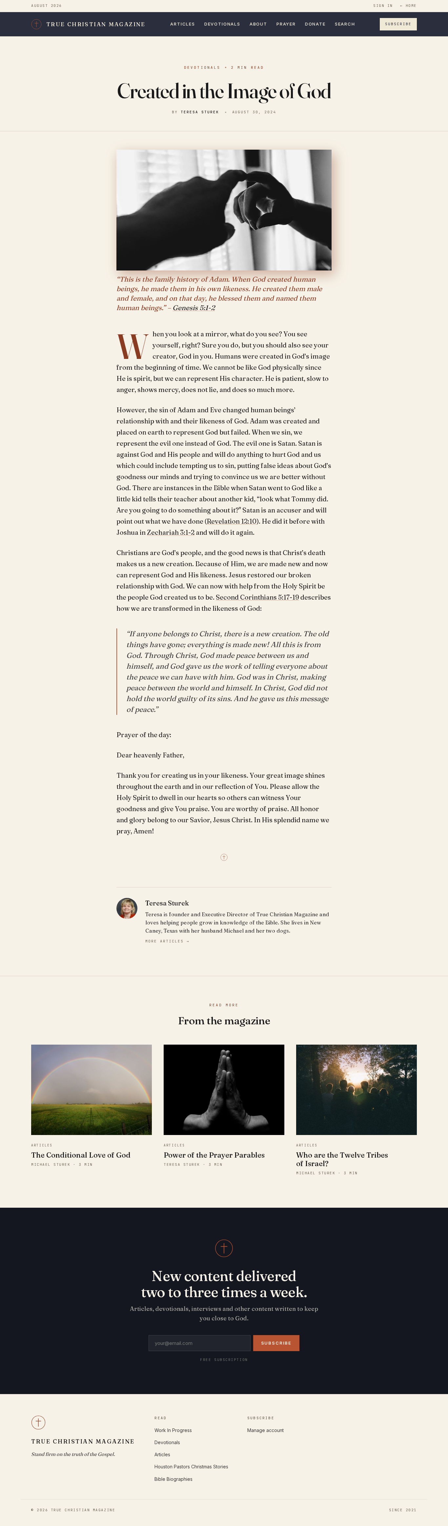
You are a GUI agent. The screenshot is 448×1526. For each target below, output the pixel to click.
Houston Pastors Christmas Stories (191, 1466)
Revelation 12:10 (231, 521)
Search (345, 24)
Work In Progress (173, 1430)
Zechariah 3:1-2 (170, 532)
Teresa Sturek (200, 112)
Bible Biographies (173, 1479)
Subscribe (398, 24)
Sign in (383, 5)
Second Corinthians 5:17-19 (257, 597)
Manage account (265, 1430)
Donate (315, 24)
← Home (408, 5)
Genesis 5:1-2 (194, 308)
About (258, 24)
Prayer (286, 24)
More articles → (167, 941)
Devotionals (222, 24)
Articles (182, 24)
